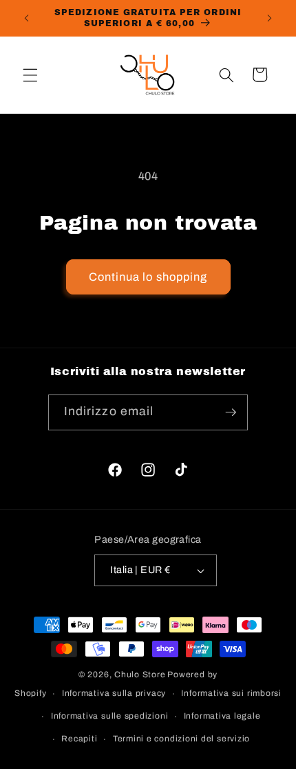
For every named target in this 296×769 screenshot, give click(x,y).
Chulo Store (139, 674)
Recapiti (79, 738)
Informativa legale (222, 716)
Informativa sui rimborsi (231, 693)
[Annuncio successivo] (270, 18)
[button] (30, 74)
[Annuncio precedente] (27, 18)
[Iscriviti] (230, 412)
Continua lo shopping (148, 277)
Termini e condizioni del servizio (181, 738)
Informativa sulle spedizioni (110, 716)
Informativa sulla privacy (114, 693)
